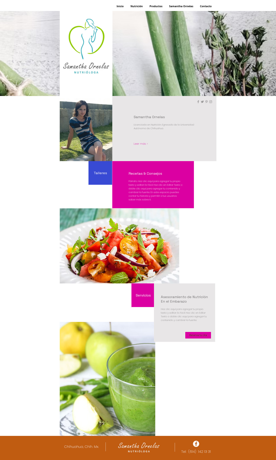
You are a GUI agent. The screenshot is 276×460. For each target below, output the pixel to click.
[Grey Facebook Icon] (198, 102)
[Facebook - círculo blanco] (196, 444)
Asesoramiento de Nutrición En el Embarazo (184, 299)
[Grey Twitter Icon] (202, 102)
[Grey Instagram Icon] (211, 102)
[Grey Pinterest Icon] (206, 102)
